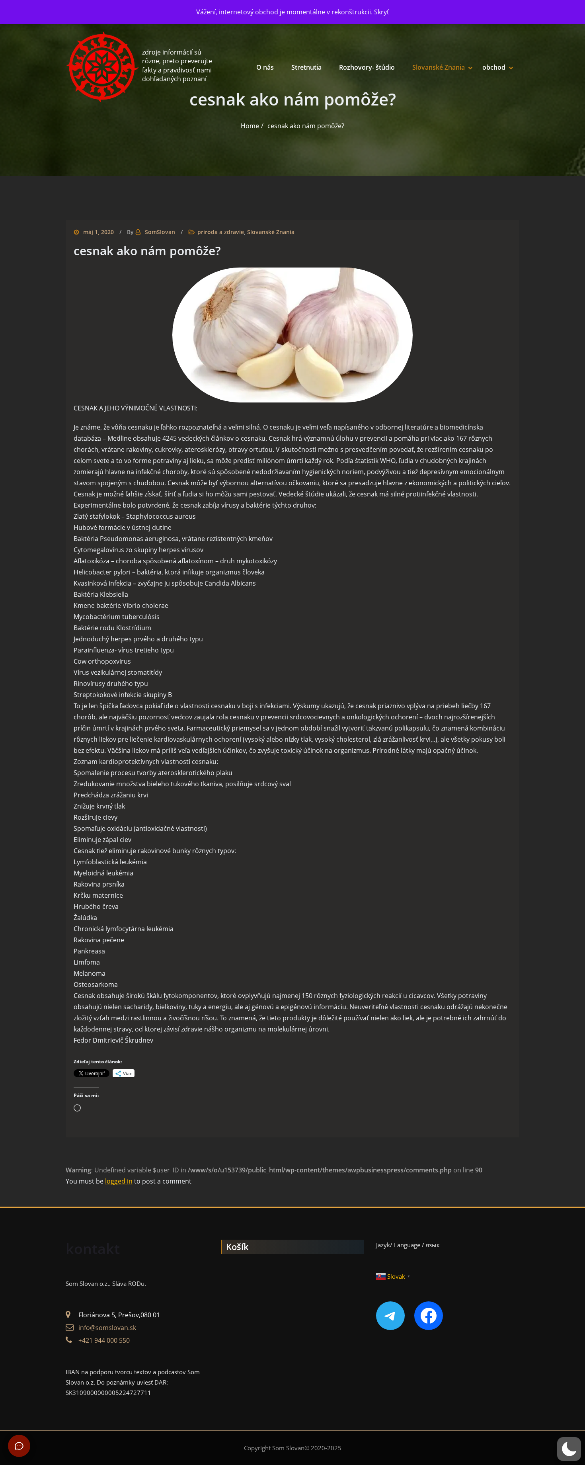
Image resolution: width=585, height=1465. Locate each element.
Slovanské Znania (438, 67)
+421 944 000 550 (104, 1340)
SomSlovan (160, 232)
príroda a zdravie (220, 232)
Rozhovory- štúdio (367, 67)
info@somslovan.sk (107, 1327)
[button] (569, 1449)
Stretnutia (306, 67)
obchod (493, 67)
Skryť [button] (381, 12)
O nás (265, 67)
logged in (119, 1181)
